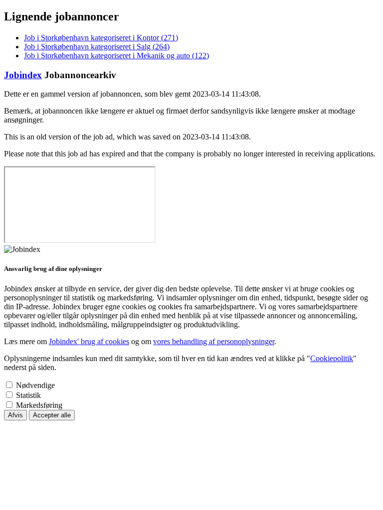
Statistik (28, 395)
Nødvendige (35, 385)
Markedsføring (39, 405)
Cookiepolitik (331, 358)
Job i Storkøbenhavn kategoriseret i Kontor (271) (101, 37)
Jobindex (23, 75)
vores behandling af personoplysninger (213, 341)
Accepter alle (52, 415)
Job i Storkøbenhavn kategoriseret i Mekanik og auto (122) (116, 55)
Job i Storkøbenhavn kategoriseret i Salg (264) (97, 46)
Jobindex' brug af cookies (89, 341)
